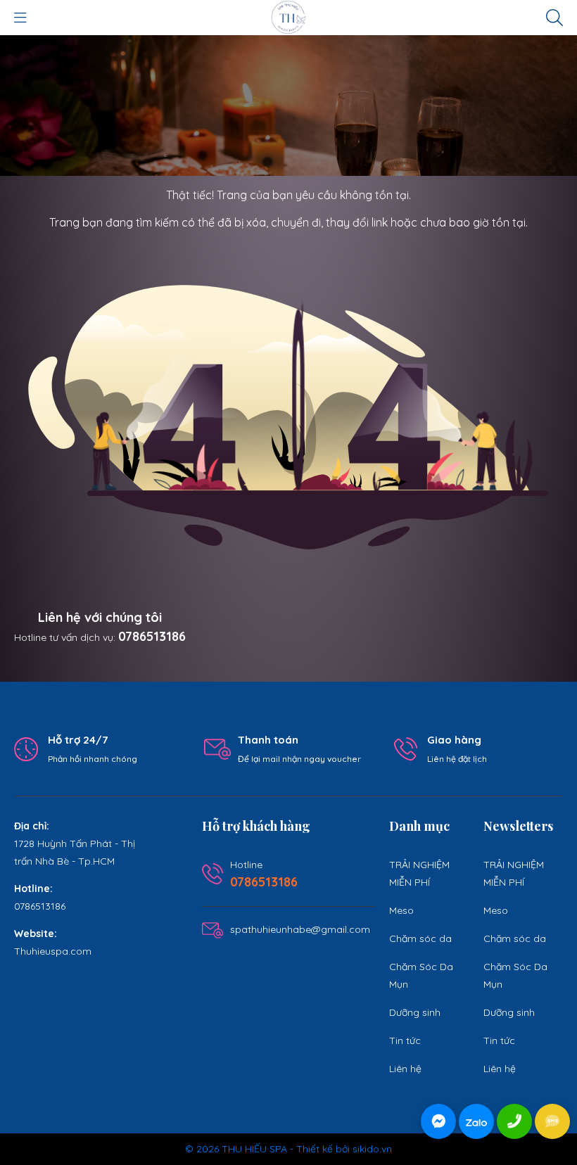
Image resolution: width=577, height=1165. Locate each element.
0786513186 (152, 636)
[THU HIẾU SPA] (288, 17)
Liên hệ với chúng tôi (100, 617)
